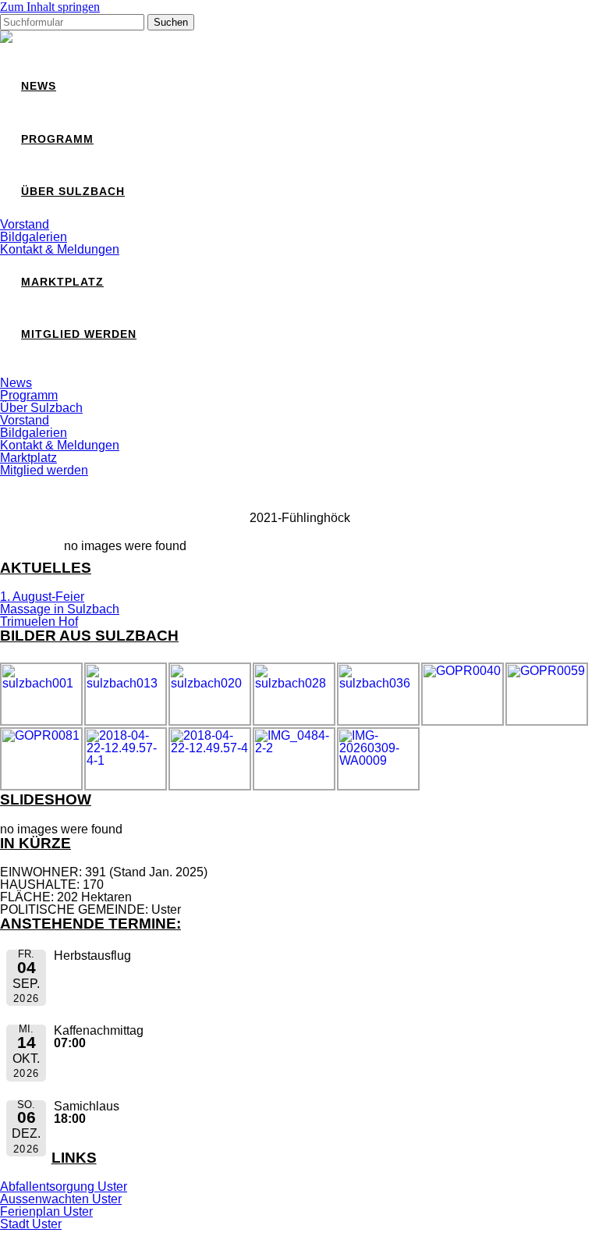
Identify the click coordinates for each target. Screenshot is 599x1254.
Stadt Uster (31, 1224)
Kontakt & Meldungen (59, 249)
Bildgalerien (33, 236)
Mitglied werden (78, 334)
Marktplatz (62, 282)
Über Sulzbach (73, 191)
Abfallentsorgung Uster (63, 1186)
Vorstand (24, 224)
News (38, 86)
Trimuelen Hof (39, 621)
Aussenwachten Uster (61, 1199)
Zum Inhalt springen (50, 6)
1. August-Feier (42, 596)
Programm (57, 139)
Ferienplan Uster (46, 1211)
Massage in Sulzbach (59, 609)
